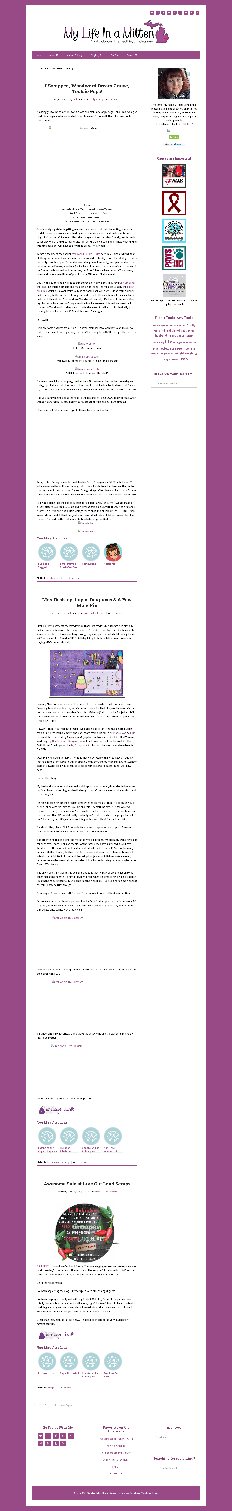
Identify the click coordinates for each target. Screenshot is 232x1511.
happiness (159, 331)
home (190, 330)
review (164, 348)
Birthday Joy (118, 732)
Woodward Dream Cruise (85, 253)
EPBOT (116, 1466)
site (186, 348)
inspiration (175, 335)
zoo (184, 358)
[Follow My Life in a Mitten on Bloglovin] (174, 145)
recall (156, 348)
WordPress (146, 1493)
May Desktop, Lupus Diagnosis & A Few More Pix (87, 602)
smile (192, 348)
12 (55, 1405)
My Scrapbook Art (81, 745)
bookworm (171, 326)
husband (94, 613)
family (92, 99)
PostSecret (116, 1473)
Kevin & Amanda (116, 1445)
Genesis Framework (118, 1493)
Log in (155, 1493)
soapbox (156, 353)
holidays (181, 330)
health (86, 613)
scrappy (99, 99)
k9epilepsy (158, 342)
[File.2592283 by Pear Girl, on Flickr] (86, 344)
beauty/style (159, 326)
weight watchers (172, 360)
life (168, 341)
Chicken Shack (127, 282)
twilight (179, 353)
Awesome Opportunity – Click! (116, 1438)
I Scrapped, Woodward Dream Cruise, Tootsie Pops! (87, 88)
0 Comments (114, 99)
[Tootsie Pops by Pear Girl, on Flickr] (86, 523)
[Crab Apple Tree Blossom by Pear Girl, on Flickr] (87, 940)
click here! (187, 124)
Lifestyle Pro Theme (99, 1493)
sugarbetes (167, 353)
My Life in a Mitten (116, 31)
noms (185, 343)
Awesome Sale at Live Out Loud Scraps (87, 1184)
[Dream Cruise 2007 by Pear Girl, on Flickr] (87, 356)
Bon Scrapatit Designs (64, 741)
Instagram (187, 336)
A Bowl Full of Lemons (116, 1459)
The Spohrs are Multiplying (116, 1452)
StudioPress (135, 1493)
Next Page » (66, 1405)
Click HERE (43, 1266)
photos (192, 343)
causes (181, 325)
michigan (177, 342)
